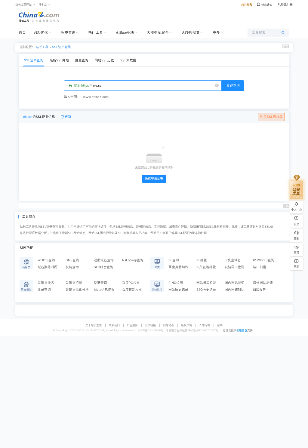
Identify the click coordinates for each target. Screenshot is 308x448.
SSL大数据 (128, 60)
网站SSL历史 (104, 60)
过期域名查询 (104, 260)
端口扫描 (259, 267)
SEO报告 (259, 290)
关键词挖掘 (74, 283)
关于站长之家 (93, 325)
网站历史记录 (178, 290)
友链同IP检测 (234, 267)
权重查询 (68, 32)
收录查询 (44, 290)
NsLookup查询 (132, 260)
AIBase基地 (125, 32)
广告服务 (132, 325)
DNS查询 (72, 260)
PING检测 (175, 283)
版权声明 (186, 325)
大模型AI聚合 (158, 32)
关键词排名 (46, 283)
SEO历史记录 (206, 290)
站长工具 (42, 46)
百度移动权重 (132, 290)
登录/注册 (287, 4)
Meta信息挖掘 (104, 290)
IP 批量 (201, 260)
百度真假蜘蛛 (178, 267)
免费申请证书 (154, 178)
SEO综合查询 (103, 267)
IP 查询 (173, 260)
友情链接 (150, 325)
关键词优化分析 (77, 290)
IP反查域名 (233, 260)
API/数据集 (191, 32)
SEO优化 (41, 32)
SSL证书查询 (61, 47)
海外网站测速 (263, 283)
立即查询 (233, 85)
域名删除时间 (47, 267)
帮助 (220, 325)
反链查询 (100, 283)
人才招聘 (204, 325)
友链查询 (72, 267)
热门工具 (95, 32)
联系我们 (114, 325)
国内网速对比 (235, 290)
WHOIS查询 (46, 260)
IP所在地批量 (206, 267)
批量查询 (81, 60)
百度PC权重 (131, 283)
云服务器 (241, 330)
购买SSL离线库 (271, 117)
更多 (216, 32)
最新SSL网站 (59, 60)
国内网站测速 (235, 283)
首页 (22, 32)
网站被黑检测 (206, 283)
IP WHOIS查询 (263, 260)
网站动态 (168, 325)
